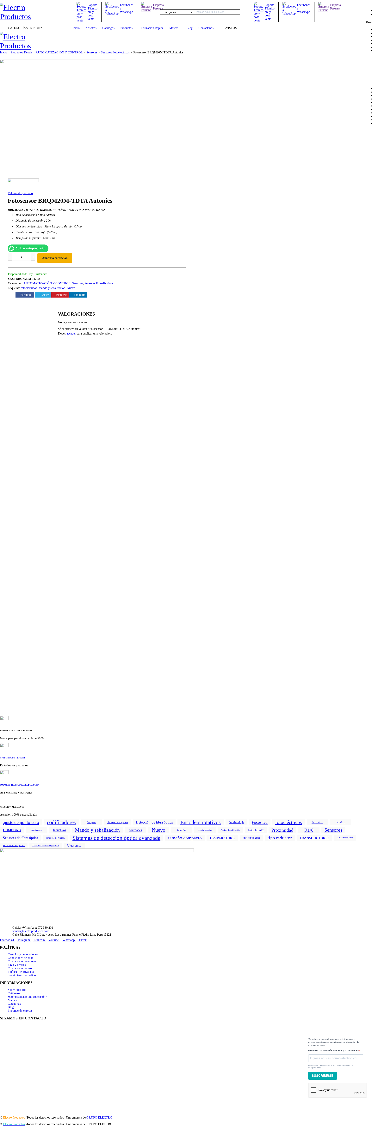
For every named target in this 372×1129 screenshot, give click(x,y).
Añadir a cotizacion (55, 258)
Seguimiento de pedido (22, 975)
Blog (11, 1007)
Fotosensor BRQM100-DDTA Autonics (114, 679)
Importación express (20, 1010)
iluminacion (36, 830)
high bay (341, 822)
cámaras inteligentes (117, 822)
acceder (71, 333)
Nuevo (71, 288)
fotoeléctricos (29, 288)
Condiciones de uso (20, 968)
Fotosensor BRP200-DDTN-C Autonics (115, 565)
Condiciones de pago (21, 957)
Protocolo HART (256, 830)
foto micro (317, 822)
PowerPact (181, 830)
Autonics (17, 431)
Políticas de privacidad (21, 971)
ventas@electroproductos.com (30, 931)
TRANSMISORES (345, 838)
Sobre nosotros (17, 989)
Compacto (91, 822)
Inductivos (59, 830)
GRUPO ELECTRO (99, 1117)
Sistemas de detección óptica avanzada (116, 838)
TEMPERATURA (222, 838)
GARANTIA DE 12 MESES (12, 758)
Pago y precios (17, 964)
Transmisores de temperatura (45, 845)
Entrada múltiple (236, 822)
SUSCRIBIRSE (322, 1075)
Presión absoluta (205, 830)
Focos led (260, 822)
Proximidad (282, 830)
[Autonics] (23, 184)
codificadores (61, 822)
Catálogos (14, 993)
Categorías (14, 1003)
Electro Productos (14, 1117)
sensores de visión (55, 837)
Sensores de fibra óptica (20, 838)
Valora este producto (20, 193)
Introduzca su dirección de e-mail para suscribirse (333, 1050)
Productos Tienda (21, 52)
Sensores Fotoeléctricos (115, 52)
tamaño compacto (185, 837)
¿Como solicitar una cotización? (27, 996)
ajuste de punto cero (21, 822)
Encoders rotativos (200, 822)
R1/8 (308, 830)
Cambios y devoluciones (23, 954)
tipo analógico (251, 837)
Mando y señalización (52, 288)
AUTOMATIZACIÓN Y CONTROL (59, 52)
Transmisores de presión (14, 845)
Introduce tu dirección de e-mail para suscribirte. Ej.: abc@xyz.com (331, 1067)
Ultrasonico (74, 845)
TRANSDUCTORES (314, 838)
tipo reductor (280, 837)
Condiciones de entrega (22, 961)
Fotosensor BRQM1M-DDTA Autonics (114, 451)
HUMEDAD (12, 830)
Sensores (91, 52)
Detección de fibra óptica (154, 822)
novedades (135, 830)
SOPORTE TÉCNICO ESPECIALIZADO (19, 785)
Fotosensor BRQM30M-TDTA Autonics (186, 565)
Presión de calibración (230, 830)
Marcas (12, 1000)
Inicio (3, 52)
